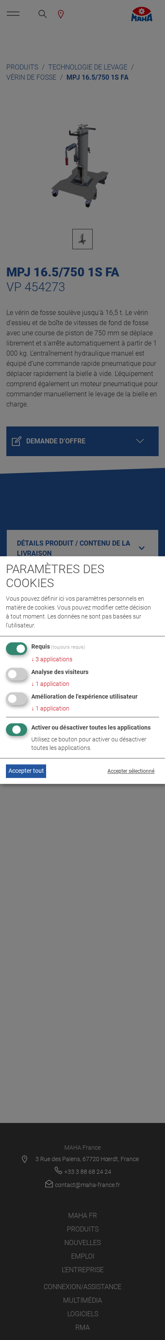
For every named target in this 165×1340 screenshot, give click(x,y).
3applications (51, 659)
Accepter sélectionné (130, 771)
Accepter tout (26, 771)
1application (50, 684)
